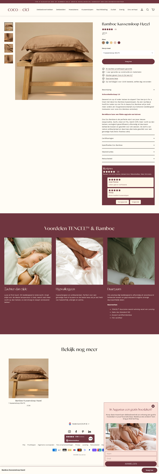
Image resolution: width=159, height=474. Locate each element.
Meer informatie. (146, 174)
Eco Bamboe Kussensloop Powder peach (115, 42)
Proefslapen (31, 445)
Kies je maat (106, 48)
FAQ (23, 445)
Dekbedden (61, 10)
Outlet (113, 10)
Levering (85, 445)
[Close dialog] (153, 406)
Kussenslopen (87, 10)
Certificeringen (108, 138)
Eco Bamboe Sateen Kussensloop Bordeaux (119, 42)
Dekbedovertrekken (45, 10)
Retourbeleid (107, 159)
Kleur (104, 39)
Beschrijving (106, 90)
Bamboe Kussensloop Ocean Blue (107, 42)
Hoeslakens (73, 10)
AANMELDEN (131, 464)
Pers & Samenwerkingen (64, 445)
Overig (121, 10)
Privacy (77, 445)
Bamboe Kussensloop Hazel (103, 42)
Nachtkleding (102, 10)
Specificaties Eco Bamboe (112, 145)
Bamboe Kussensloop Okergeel (111, 42)
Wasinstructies (107, 152)
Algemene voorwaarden (46, 445)
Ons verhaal (132, 10)
